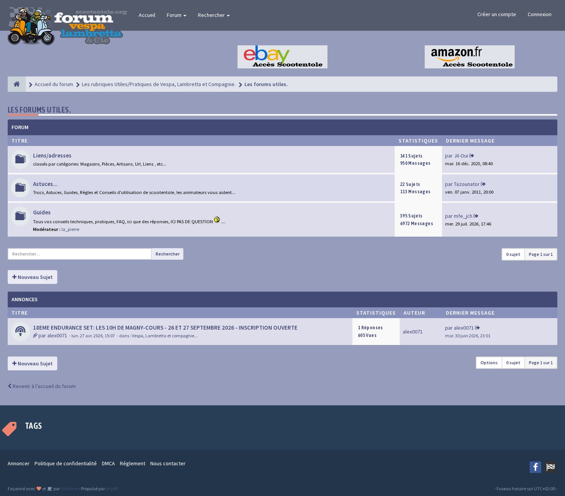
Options (489, 362)
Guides (42, 212)
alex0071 (57, 335)
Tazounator (467, 184)
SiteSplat (69, 488)
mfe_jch (463, 215)
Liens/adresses (52, 155)
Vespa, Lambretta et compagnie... (165, 335)
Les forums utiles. (39, 109)
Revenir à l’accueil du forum (44, 386)
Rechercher (212, 15)
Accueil (147, 15)
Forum (175, 15)
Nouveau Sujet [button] (35, 277)
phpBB (112, 488)
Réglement (132, 463)
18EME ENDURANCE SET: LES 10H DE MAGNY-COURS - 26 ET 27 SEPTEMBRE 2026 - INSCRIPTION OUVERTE (165, 327)
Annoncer (19, 463)
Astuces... (45, 183)
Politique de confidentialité (66, 463)
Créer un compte (496, 14)
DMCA (108, 463)
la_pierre (70, 229)
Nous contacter (168, 463)
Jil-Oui (461, 155)
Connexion (540, 14)
